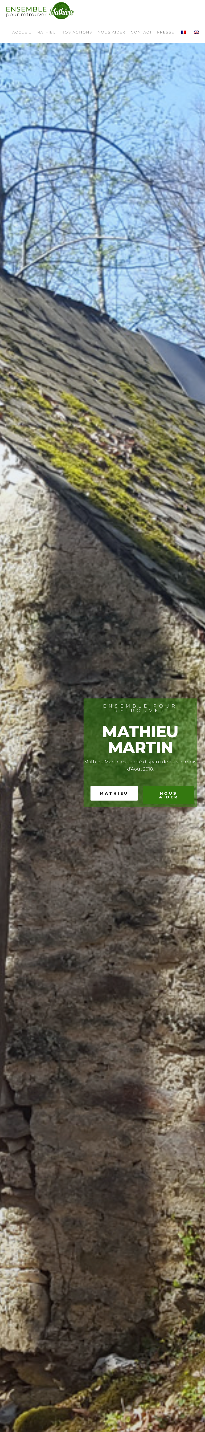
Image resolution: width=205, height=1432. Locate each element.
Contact (141, 32)
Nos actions (76, 32)
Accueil (21, 32)
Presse (165, 32)
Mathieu (46, 32)
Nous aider (111, 32)
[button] (114, 793)
